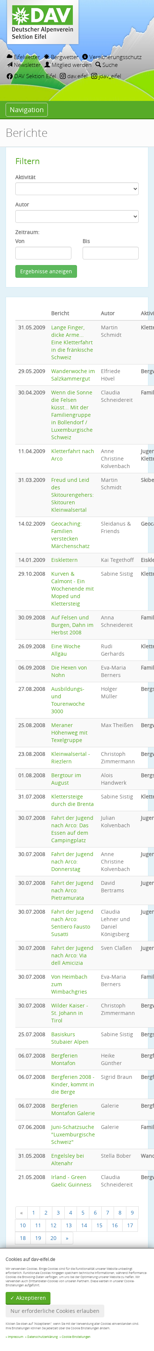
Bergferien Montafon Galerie (73, 1109)
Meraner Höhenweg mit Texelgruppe (69, 732)
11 (38, 1225)
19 (38, 1237)
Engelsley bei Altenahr (67, 1159)
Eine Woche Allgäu (65, 650)
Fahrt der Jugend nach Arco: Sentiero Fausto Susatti (72, 923)
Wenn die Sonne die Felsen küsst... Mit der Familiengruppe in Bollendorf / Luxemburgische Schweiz (72, 415)
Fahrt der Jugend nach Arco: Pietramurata (72, 890)
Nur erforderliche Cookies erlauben (54, 1310)
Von (20, 240)
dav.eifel (76, 76)
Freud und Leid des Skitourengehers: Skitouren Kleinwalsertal (72, 494)
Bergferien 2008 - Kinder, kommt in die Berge (73, 1084)
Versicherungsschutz (115, 57)
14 (84, 1225)
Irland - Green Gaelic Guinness (71, 1180)
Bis (86, 240)
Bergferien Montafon (64, 1059)
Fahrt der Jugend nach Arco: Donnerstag (72, 861)
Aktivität (25, 177)
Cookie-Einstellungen (76, 1337)
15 (99, 1225)
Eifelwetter (26, 57)
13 (69, 1225)
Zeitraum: (27, 232)
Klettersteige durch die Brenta (72, 800)
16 (115, 1225)
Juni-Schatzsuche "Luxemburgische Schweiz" (73, 1134)
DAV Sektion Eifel (34, 76)
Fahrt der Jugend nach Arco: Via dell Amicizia (72, 955)
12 (53, 1225)
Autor (22, 204)
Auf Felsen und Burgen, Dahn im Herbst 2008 (72, 625)
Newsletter (26, 64)
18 (23, 1237)
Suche (109, 64)
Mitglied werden (71, 64)
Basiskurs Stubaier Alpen (70, 1038)
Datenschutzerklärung (42, 1337)
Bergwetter (63, 57)
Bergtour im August (66, 779)
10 (23, 1225)
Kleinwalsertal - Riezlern (70, 757)
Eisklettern (64, 559)
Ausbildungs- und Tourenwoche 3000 (68, 700)
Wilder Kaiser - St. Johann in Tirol (69, 1013)
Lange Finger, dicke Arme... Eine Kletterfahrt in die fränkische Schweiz (72, 342)
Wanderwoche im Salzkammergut (73, 374)
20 (53, 1237)
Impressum (15, 1337)
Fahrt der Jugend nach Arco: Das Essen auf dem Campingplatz (72, 829)
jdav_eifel (109, 76)
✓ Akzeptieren (28, 1297)
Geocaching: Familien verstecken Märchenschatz (70, 535)
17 (130, 1225)
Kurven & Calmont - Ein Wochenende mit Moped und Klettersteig (72, 588)
